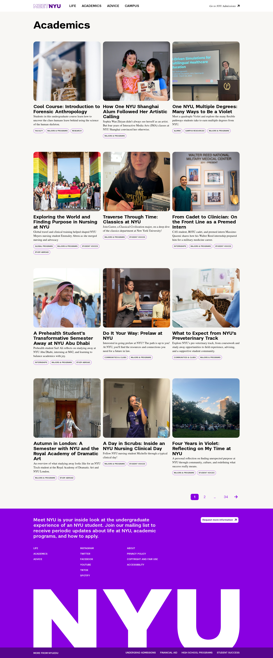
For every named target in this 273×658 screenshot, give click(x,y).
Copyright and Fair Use (142, 559)
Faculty (39, 131)
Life (72, 6)
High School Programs (197, 653)
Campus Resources (194, 131)
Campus (132, 6)
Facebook (86, 559)
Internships (180, 246)
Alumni (177, 131)
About (131, 548)
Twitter (85, 553)
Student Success (228, 653)
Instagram (87, 548)
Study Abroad (42, 252)
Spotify (85, 575)
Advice (113, 6)
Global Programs (44, 246)
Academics (91, 6)
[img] (67, 71)
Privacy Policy (136, 553)
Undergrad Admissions (141, 653)
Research (77, 131)
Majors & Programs (57, 131)
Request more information (217, 519)
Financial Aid (168, 653)
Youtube (85, 564)
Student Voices (90, 246)
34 (226, 497)
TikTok (84, 570)
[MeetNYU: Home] (47, 5)
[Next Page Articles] (236, 496)
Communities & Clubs (115, 357)
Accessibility (135, 564)
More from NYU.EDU (45, 653)
